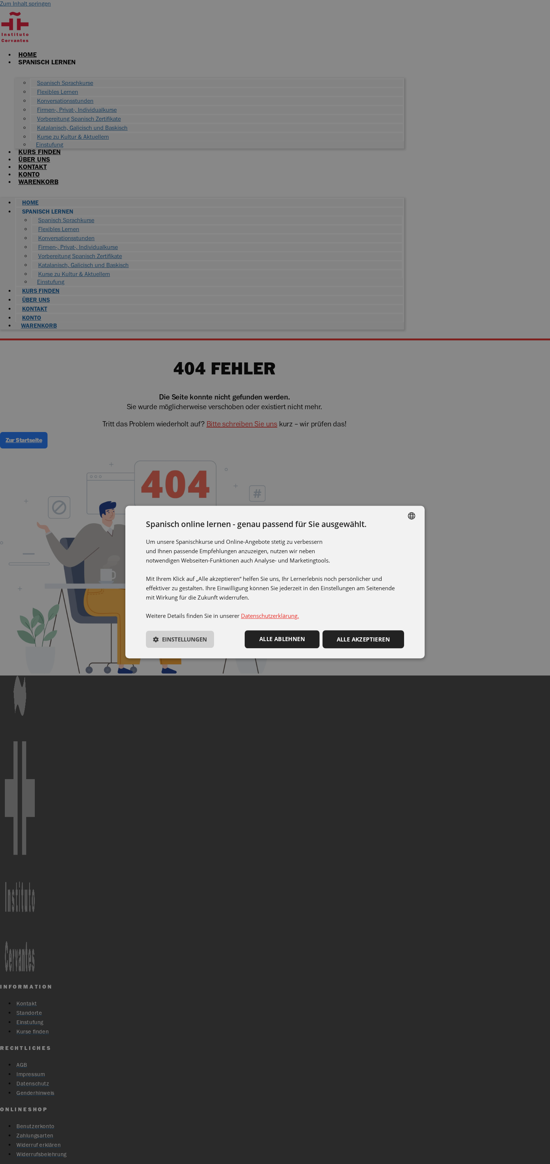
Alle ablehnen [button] (282, 639)
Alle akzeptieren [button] (363, 639)
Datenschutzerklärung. (270, 616)
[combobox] (411, 516)
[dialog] (275, 582)
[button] (180, 641)
